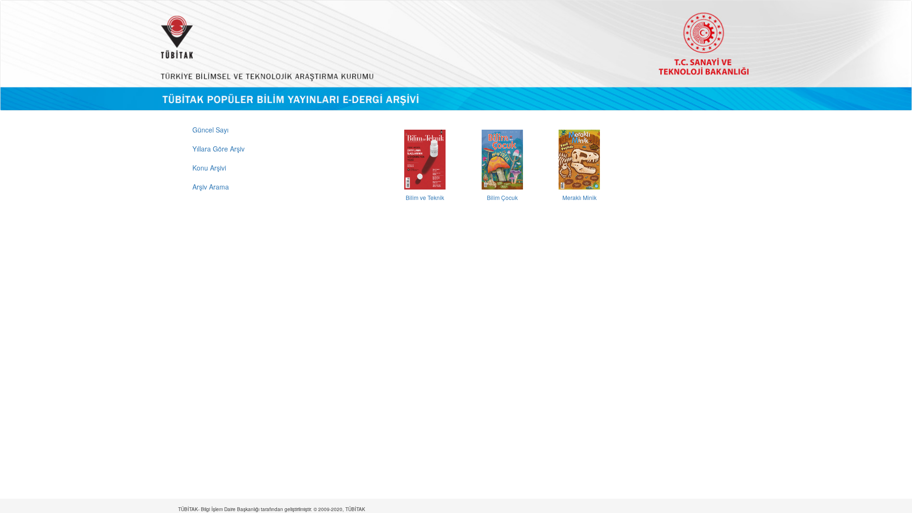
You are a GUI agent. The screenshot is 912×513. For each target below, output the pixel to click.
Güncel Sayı (210, 129)
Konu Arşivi (209, 167)
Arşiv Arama (210, 186)
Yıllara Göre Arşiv (218, 148)
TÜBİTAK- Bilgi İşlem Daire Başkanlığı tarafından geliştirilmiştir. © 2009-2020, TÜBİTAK (271, 509)
